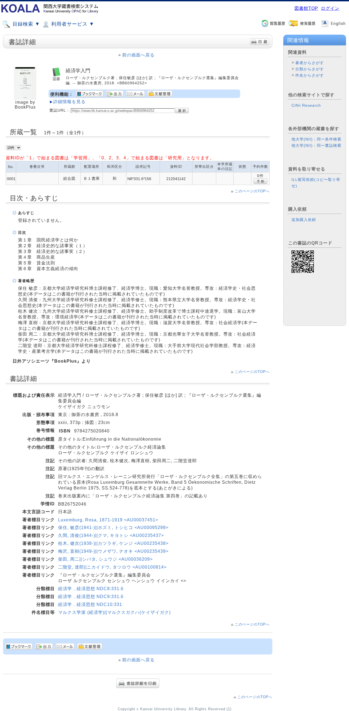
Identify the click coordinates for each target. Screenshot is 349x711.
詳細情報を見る (69, 101)
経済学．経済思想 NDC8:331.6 (91, 588)
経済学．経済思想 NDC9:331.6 (91, 596)
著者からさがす (309, 63)
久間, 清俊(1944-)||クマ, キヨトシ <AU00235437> (111, 535)
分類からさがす (309, 69)
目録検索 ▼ (25, 24)
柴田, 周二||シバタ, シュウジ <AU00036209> (105, 559)
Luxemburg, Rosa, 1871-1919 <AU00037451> (108, 520)
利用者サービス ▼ (72, 24)
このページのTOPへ (252, 191)
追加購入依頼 (303, 219)
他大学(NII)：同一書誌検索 (316, 145)
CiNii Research (306, 105)
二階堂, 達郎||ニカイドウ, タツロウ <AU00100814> (112, 567)
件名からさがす (309, 75)
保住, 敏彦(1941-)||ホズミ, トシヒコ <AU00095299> (113, 527)
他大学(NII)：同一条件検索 (316, 139)
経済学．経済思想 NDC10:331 (90, 604)
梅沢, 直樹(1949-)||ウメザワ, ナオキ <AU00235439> (113, 551)
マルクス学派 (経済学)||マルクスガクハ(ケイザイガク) (114, 612)
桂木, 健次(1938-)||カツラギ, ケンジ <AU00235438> (113, 543)
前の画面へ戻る (138, 55)
